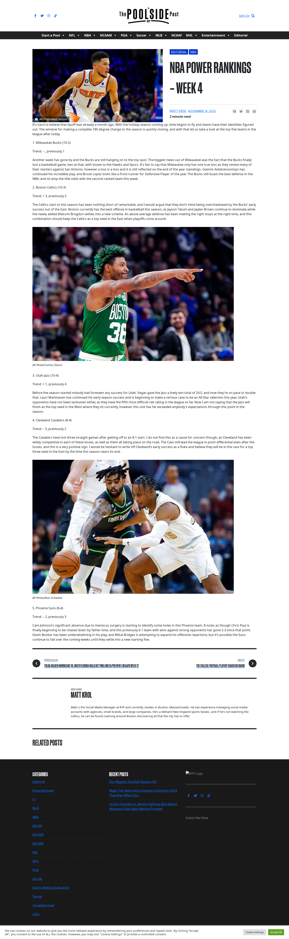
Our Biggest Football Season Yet (133, 782)
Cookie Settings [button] (255, 932)
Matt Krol (178, 111)
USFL (36, 914)
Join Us (244, 16)
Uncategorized (43, 905)
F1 (34, 799)
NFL (72, 35)
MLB (159, 35)
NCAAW (37, 843)
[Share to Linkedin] (247, 111)
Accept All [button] (276, 932)
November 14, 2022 (202, 111)
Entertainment (213, 35)
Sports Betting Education (51, 887)
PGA (124, 35)
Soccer (141, 35)
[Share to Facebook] (234, 111)
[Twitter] (42, 16)
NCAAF (176, 35)
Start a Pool (51, 35)
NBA (87, 35)
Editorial (241, 35)
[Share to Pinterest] (254, 111)
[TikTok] (55, 16)
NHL (189, 35)
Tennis (37, 896)
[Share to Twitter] (241, 111)
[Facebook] (35, 16)
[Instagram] (49, 16)
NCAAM (106, 35)
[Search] (253, 15)
